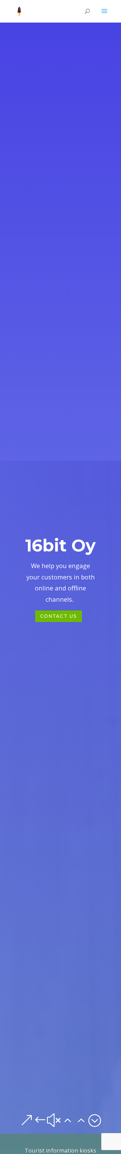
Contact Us (58, 616)
